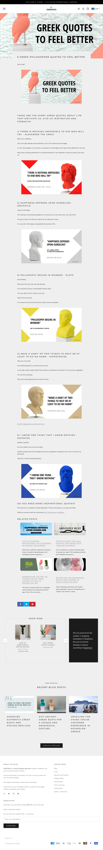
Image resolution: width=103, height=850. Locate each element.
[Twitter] (9, 793)
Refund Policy (58, 782)
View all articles (51, 745)
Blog (55, 768)
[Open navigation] (4, 9)
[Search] (83, 9)
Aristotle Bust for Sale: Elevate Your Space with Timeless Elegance (69, 543)
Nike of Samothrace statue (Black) (23, 645)
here (62, 508)
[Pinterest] (18, 793)
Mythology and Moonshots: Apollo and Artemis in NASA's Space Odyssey (70, 580)
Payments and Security (61, 775)
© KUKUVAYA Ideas (12, 843)
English (8, 838)
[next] (66, 640)
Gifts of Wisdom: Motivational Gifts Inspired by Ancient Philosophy (36, 543)
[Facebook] (4, 793)
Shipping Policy (59, 778)
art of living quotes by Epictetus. (54, 512)
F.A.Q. (56, 772)
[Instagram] (13, 793)
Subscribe (11, 825)
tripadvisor (87, 648)
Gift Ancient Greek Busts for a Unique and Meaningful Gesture (50, 723)
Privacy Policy (58, 788)
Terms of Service (59, 785)
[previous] (5, 640)
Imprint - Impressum (60, 792)
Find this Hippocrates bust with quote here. (31, 424)
